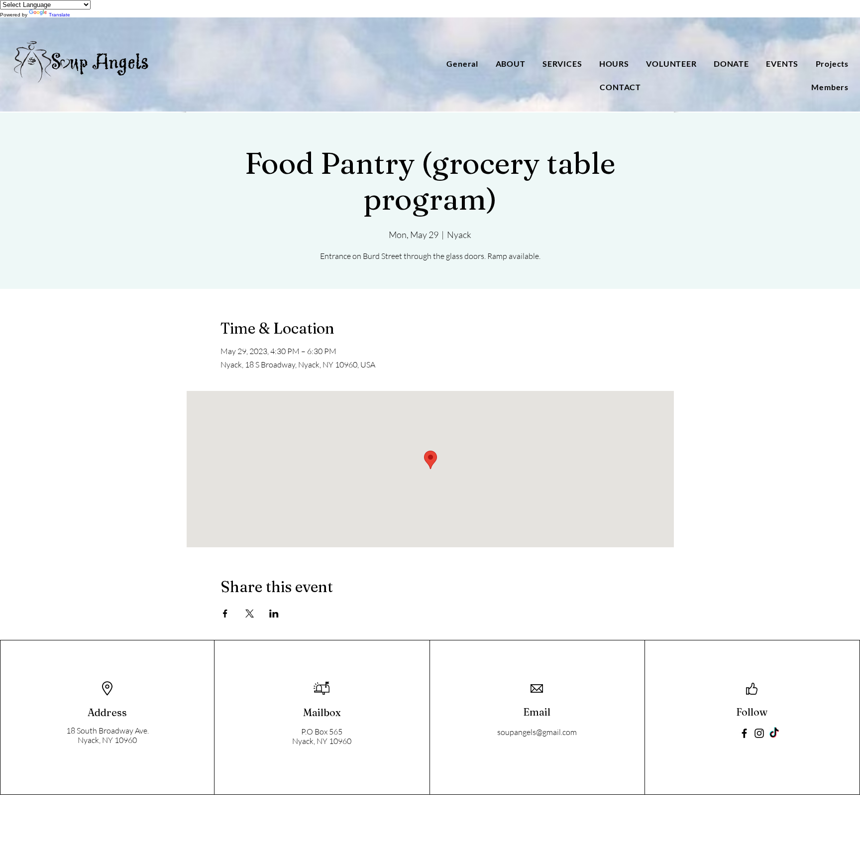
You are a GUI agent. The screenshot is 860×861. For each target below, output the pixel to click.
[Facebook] (744, 733)
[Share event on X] (249, 613)
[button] (508, 63)
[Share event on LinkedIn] (274, 613)
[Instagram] (759, 733)
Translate (59, 14)
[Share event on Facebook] (225, 613)
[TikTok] (774, 733)
